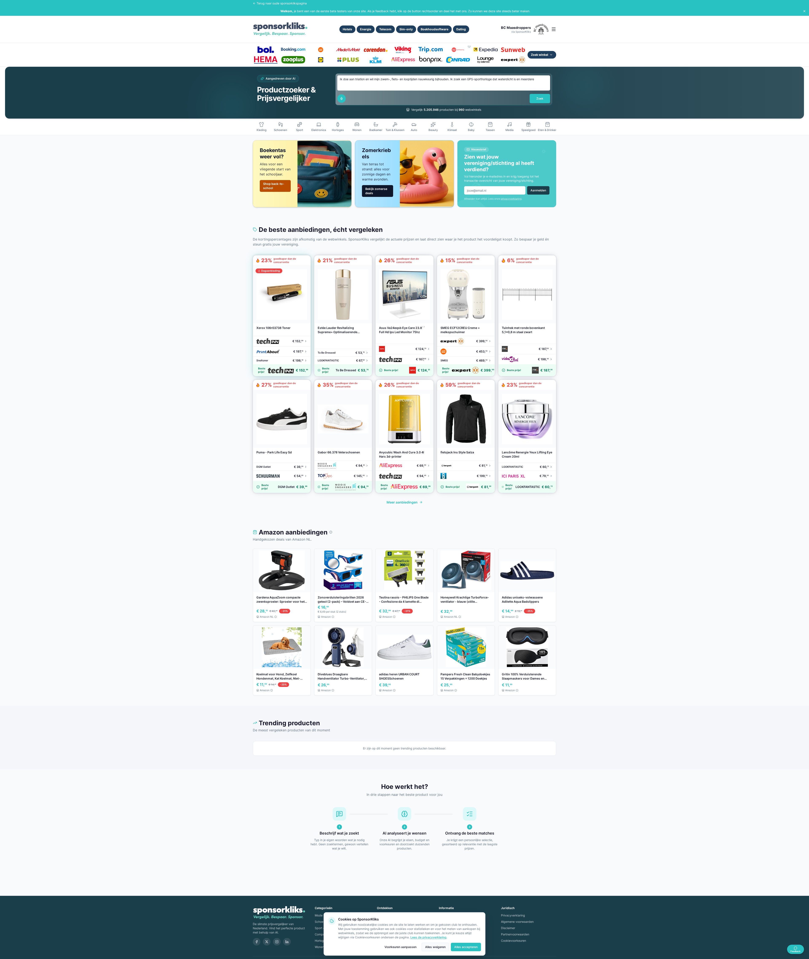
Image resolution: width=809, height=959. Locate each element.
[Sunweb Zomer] (513, 49)
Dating (461, 29)
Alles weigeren (435, 947)
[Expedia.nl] (485, 49)
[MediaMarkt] (348, 49)
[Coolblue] (321, 49)
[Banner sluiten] (804, 11)
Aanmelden (538, 190)
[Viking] (403, 49)
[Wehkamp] (458, 49)
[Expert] (513, 60)
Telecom (385, 29)
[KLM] (375, 60)
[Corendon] (375, 49)
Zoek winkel (539, 54)
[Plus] (348, 60)
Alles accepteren (466, 947)
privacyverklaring (511, 198)
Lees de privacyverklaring (428, 937)
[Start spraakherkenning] (341, 98)
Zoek (539, 98)
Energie (365, 29)
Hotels (347, 29)
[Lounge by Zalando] (485, 60)
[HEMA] (266, 60)
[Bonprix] (430, 60)
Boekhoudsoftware (434, 29)
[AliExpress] (403, 60)
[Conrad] (458, 60)
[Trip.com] (430, 49)
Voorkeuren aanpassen (400, 947)
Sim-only (406, 29)
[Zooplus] (293, 60)
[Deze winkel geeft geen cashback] (469, 46)
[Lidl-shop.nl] (321, 60)
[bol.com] (266, 49)
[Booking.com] (293, 49)
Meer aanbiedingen (402, 502)
